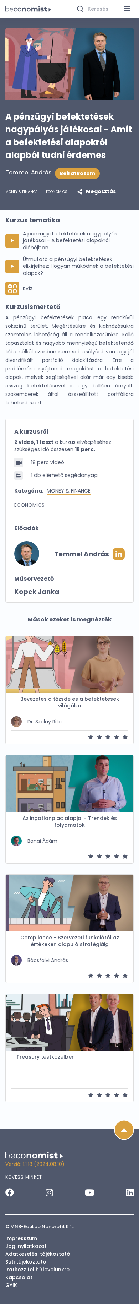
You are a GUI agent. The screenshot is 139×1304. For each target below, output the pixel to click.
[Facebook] (9, 1192)
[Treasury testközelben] (69, 1022)
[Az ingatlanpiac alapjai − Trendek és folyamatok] (69, 783)
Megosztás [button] (100, 191)
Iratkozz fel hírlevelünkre (37, 1269)
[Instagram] (49, 1192)
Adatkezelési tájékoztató (37, 1253)
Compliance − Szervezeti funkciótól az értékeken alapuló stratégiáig (69, 941)
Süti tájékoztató (25, 1261)
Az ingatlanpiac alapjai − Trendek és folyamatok (69, 821)
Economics (29, 505)
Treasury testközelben (45, 1057)
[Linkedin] (130, 1192)
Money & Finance (69, 490)
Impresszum (21, 1238)
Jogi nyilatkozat (26, 1246)
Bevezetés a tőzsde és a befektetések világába (69, 702)
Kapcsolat (18, 1277)
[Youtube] (89, 1192)
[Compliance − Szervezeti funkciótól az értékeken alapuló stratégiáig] (69, 903)
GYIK (11, 1285)
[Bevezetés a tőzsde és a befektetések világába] (69, 664)
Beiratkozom (77, 173)
